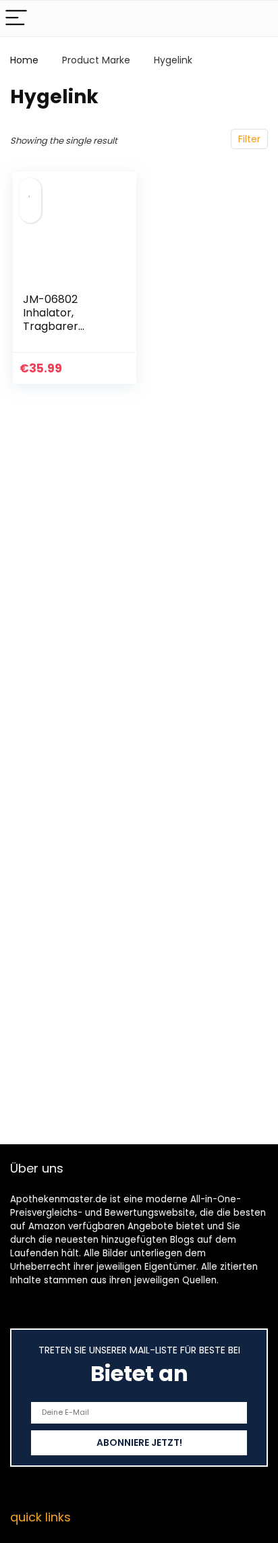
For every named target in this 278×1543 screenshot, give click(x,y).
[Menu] (16, 18)
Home (24, 60)
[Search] (257, 18)
